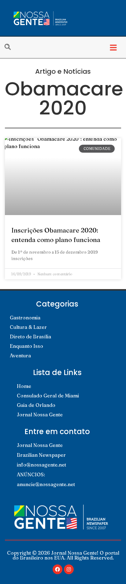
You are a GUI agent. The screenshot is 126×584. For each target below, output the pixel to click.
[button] (113, 47)
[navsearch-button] (11, 47)
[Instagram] (69, 569)
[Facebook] (57, 569)
